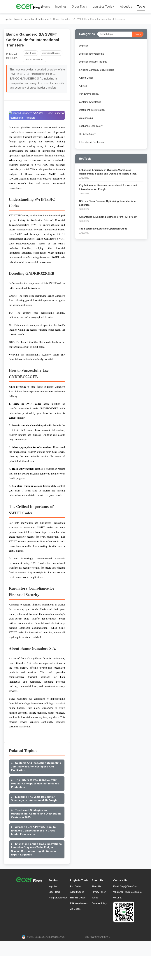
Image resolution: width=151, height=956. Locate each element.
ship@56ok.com (128, 886)
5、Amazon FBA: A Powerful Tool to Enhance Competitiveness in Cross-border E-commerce (33, 830)
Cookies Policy (99, 903)
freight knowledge (58, 897)
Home (46, 6)
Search (138, 34)
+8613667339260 (133, 892)
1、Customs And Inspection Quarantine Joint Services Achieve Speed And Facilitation (36, 766)
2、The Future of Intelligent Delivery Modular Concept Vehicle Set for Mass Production (35, 783)
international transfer (51, 53)
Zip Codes (75, 909)
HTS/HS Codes (77, 897)
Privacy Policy (99, 892)
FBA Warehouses (78, 903)
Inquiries (60, 6)
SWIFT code (30, 53)
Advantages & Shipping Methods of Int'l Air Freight (108, 217)
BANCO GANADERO (34, 59)
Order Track (79, 6)
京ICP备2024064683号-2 (97, 937)
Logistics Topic (12, 19)
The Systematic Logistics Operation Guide (103, 228)
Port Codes (75, 886)
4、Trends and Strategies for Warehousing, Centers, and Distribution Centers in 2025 (36, 814)
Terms (95, 897)
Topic (141, 6)
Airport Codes (77, 892)
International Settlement (36, 19)
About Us (126, 6)
